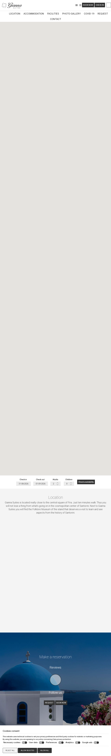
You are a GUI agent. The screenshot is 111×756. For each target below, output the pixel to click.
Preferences (51, 742)
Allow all (44, 750)
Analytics (70, 742)
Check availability (86, 482)
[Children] (69, 484)
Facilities (53, 13)
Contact (55, 19)
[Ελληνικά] (80, 5)
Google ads (87, 742)
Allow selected (27, 750)
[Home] (4, 13)
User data (33, 742)
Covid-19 (89, 13)
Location (14, 13)
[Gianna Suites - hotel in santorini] (11, 5)
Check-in (100, 5)
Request (103, 13)
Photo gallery (71, 13)
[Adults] (55, 484)
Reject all (10, 750)
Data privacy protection (62, 739)
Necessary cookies (11, 742)
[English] (77, 5)
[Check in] (23, 484)
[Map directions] (108, 5)
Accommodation (34, 13)
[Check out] (40, 484)
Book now (88, 5)
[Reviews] (55, 686)
